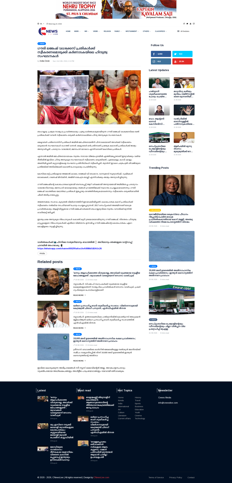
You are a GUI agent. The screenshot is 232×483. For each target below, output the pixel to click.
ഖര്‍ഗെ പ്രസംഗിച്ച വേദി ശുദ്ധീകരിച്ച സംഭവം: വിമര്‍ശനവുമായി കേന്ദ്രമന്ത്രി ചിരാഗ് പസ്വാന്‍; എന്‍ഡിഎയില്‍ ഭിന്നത (102, 424)
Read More (78, 295)
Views (95, 31)
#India (42, 253)
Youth (137, 412)
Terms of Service (156, 477)
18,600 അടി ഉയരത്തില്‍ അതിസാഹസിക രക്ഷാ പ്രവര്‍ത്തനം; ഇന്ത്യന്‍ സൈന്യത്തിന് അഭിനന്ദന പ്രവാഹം (171, 273)
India (120, 403)
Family (117, 31)
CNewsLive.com (101, 477)
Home (68, 31)
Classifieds (160, 31)
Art (119, 409)
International (123, 406)
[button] (40, 24)
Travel (137, 400)
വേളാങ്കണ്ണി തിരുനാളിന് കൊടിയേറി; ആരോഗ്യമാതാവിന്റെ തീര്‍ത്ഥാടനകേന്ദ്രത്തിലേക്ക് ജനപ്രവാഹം (100, 402)
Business (139, 406)
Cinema (138, 415)
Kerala (121, 400)
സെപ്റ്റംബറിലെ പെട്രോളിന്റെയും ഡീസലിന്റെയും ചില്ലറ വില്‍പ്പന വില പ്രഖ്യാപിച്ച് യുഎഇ (167, 326)
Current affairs (124, 418)
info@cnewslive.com (168, 403)
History (138, 397)
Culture (121, 412)
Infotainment (131, 31)
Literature (122, 415)
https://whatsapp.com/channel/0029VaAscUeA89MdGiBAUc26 (69, 248)
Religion (107, 31)
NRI (86, 31)
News (76, 31)
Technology (140, 418)
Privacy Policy (175, 477)
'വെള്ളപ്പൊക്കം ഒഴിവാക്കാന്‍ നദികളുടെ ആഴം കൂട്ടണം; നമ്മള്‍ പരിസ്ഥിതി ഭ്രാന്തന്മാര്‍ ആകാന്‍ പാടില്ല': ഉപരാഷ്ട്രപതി (101, 449)
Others (146, 31)
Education (139, 409)
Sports (138, 403)
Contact (191, 477)
